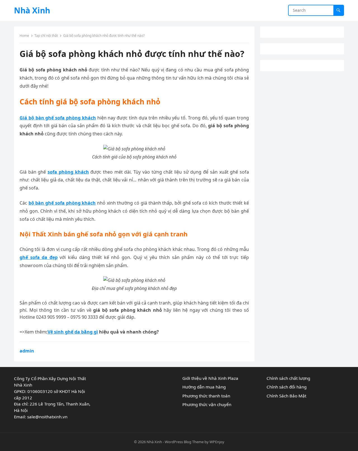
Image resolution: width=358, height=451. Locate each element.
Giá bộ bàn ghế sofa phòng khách (58, 118)
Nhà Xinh (32, 10)
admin (27, 351)
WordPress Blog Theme (184, 441)
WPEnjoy (216, 441)
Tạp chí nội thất (46, 35)
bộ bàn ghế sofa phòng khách (62, 203)
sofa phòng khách (68, 172)
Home (24, 35)
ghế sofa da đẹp (39, 257)
